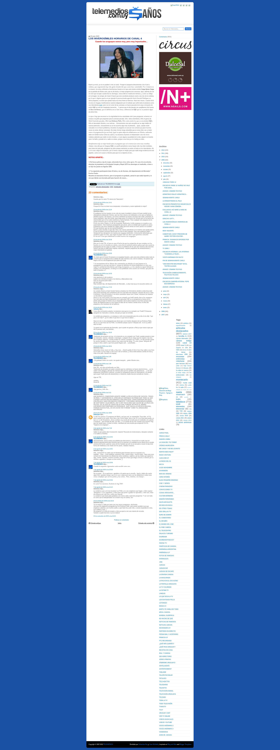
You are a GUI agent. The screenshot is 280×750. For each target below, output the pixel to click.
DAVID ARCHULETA (165, 502)
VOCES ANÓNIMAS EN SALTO (173, 257)
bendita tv (182, 336)
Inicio (119, 523)
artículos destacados (102, 187)
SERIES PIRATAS (165, 659)
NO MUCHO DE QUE (166, 618)
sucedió (186, 397)
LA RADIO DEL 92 (165, 461)
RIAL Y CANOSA (164, 653)
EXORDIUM (163, 537)
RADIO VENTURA (165, 455)
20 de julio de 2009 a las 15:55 (103, 253)
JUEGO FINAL (164, 433)
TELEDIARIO (163, 685)
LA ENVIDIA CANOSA (166, 574)
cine (186, 347)
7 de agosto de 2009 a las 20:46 (103, 480)
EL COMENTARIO (165, 518)
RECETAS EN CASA (166, 650)
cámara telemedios (182, 338)
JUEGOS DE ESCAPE (166, 571)
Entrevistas (116, 29)
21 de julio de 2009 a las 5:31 (102, 392)
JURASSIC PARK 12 (169, 182)
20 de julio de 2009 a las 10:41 (103, 202)
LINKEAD (162, 593)
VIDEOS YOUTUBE (165, 722)
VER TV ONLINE (164, 716)
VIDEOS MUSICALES (166, 719)
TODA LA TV (163, 700)
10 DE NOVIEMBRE (165, 467)
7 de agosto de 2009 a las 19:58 (103, 462)
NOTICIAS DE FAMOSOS (167, 622)
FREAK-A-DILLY (164, 436)
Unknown (97, 414)
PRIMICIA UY (163, 637)
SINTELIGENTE (164, 666)
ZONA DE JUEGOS (165, 735)
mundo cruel (187, 383)
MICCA (161, 464)
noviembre (166, 166)
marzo (165, 301)
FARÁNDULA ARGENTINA (167, 549)
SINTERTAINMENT (165, 669)
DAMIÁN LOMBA (164, 439)
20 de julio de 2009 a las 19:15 (103, 332)
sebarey (96, 309)
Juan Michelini (153, 744)
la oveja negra (181, 372)
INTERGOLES (163, 559)
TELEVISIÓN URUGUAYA (167, 694)
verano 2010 (184, 415)
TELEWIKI (162, 697)
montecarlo (117, 187)
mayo (165, 294)
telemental (180, 409)
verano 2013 (187, 420)
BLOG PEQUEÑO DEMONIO (168, 480)
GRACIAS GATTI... (169, 218)
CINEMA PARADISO (165, 486)
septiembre (167, 173)
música (181, 385)
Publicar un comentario (121, 520)
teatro (178, 399)
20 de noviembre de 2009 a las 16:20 (105, 516)
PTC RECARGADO (165, 640)
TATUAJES (162, 678)
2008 (163, 311)
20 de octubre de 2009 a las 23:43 (104, 500)
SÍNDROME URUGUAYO (167, 662)
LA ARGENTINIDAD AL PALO (172, 201)
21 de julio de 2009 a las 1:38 (102, 363)
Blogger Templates (185, 744)
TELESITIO (163, 688)
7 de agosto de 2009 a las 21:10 (103, 487)
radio (182, 387)
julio (164, 179)
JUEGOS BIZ (163, 568)
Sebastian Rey (143, 744)
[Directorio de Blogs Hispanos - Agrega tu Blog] (166, 395)
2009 (163, 160)
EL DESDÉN (163, 521)
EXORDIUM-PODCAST (166, 540)
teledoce (180, 401)
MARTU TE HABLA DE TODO (168, 609)
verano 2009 (187, 413)
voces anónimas (184, 422)
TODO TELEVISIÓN (165, 703)
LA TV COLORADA (165, 587)
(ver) (100, 105)
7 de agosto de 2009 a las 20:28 (103, 469)
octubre (165, 169)
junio (165, 291)
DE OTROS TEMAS (165, 508)
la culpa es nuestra (182, 370)
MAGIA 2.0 (162, 606)
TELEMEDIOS (98, 255)
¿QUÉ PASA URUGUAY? (167, 647)
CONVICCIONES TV (165, 489)
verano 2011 (180, 418)
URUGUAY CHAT (164, 713)
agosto (165, 176)
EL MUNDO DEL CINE (166, 524)
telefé (178, 404)
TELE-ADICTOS (164, 681)
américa (185, 323)
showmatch (180, 394)
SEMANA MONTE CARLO (171, 197)
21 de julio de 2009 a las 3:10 (102, 385)
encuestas (180, 356)
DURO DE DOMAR (165, 515)
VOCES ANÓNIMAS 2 (166, 725)
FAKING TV (163, 543)
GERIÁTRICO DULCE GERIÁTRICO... (175, 194)
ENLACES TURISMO (166, 533)
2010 (163, 156)
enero (165, 307)
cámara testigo (183, 341)
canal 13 (187, 343)
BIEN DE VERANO (165, 474)
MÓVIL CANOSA (164, 612)
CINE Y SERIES (164, 483)
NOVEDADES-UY (165, 628)
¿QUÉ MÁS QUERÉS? (166, 644)
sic (177, 397)
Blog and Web (172, 744)
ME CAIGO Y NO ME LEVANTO (169, 448)
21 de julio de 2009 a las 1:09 (102, 356)
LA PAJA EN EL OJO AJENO (168, 581)
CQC (111, 187)
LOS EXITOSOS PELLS (167, 600)
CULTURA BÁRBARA (166, 496)
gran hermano (180, 363)
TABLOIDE (162, 672)
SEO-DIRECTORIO (165, 656)
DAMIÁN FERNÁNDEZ (166, 499)
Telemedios (154, 29)
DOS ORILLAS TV (165, 511)
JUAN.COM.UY (164, 458)
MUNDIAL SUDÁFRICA (166, 615)
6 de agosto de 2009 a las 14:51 (103, 449)
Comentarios (163, 37)
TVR (181, 411)
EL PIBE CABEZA (165, 527)
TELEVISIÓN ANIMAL (166, 691)
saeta (179, 392)
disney (184, 350)
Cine (131, 29)
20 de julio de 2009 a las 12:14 (103, 209)
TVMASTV (162, 706)
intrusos (185, 368)
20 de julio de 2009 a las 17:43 (103, 287)
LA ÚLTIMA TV (164, 590)
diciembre (166, 163)
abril (164, 297)
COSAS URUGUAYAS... (167, 493)
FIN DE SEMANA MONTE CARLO (174, 260)
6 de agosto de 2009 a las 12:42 (103, 437)
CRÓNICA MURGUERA (166, 445)
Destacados (97, 29)
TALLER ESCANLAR (165, 675)
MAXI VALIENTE (168, 231)
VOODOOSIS (163, 732)
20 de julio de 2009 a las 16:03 (103, 273)
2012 (163, 150)
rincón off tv (186, 389)
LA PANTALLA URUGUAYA (167, 584)
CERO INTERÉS (164, 477)
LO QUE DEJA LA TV (166, 596)
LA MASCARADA (164, 578)
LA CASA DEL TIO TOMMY (168, 442)
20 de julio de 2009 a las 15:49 (103, 239)
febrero (165, 304)
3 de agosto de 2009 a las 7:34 (103, 428)
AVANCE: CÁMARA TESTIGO (172, 191)
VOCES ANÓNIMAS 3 (166, 729)
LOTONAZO (163, 603)
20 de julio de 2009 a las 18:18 (103, 307)
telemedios (180, 406)
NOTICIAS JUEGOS (165, 625)
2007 (163, 314)
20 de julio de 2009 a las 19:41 (103, 346)
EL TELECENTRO (165, 530)
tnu (190, 409)
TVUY (161, 710)
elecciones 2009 (181, 354)
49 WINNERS (163, 471)
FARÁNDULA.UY (164, 552)
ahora (178, 323)
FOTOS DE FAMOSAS (166, 555)
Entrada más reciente (145, 523)
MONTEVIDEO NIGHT (166, 452)
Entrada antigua (96, 523)
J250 (160, 562)
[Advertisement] (175, 126)
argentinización (180, 325)
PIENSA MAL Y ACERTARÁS (168, 634)
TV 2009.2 (166, 248)
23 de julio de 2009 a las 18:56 (103, 413)
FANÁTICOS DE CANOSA (167, 546)
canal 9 (183, 345)
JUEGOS (162, 565)
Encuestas (141, 29)
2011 (163, 153)
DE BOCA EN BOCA (165, 505)
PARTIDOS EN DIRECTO (167, 631)
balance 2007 (187, 334)
